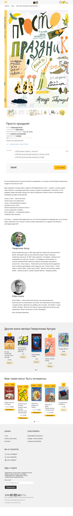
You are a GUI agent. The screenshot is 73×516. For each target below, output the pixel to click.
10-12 (30, 132)
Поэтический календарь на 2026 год (22, 349)
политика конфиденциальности (14, 500)
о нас (6, 436)
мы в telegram (11, 460)
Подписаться (10, 487)
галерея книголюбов (34, 441)
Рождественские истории (9, 403)
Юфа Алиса (19, 129)
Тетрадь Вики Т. (63, 349)
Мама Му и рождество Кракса (35, 405)
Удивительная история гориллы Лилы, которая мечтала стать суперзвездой (22, 408)
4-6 (24, 132)
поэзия (21, 144)
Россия (26, 144)
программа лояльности (35, 436)
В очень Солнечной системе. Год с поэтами (8, 354)
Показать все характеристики (14, 140)
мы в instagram (12, 454)
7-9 (27, 132)
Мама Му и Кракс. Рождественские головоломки (49, 407)
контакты (7, 441)
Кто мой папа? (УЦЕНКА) (63, 403)
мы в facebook (12, 457)
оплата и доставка (10, 438)
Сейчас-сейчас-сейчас (50, 359)
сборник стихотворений (18, 134)
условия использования (12, 502)
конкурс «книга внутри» (35, 438)
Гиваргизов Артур (17, 127)
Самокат (18, 136)
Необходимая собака (36, 355)
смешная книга (14, 144)
